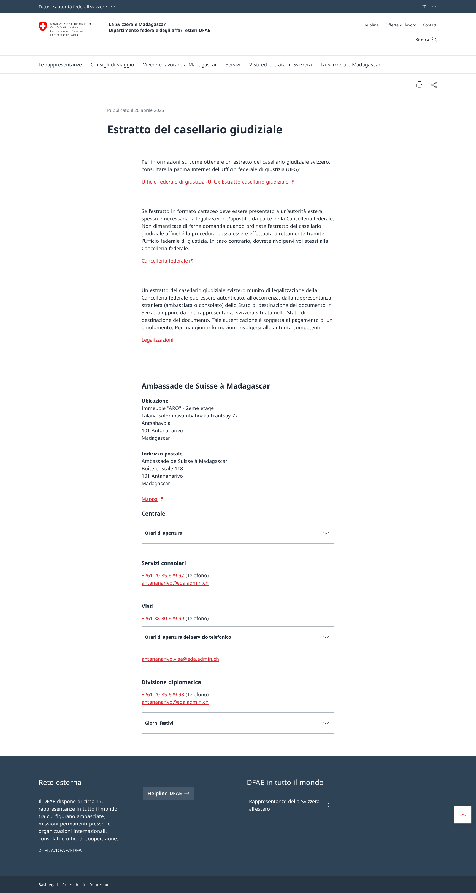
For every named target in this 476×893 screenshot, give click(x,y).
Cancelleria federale (165, 260)
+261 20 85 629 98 (163, 694)
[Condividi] (433, 84)
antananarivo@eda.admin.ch (175, 582)
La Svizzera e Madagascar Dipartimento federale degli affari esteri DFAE (159, 27)
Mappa (150, 499)
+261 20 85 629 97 (163, 575)
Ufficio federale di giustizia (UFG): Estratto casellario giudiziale (215, 181)
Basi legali (48, 884)
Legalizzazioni (158, 339)
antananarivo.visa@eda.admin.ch (180, 658)
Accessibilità (73, 884)
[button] (60, 64)
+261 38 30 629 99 (163, 618)
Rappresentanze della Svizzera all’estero (284, 805)
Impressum (100, 884)
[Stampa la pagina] (419, 84)
